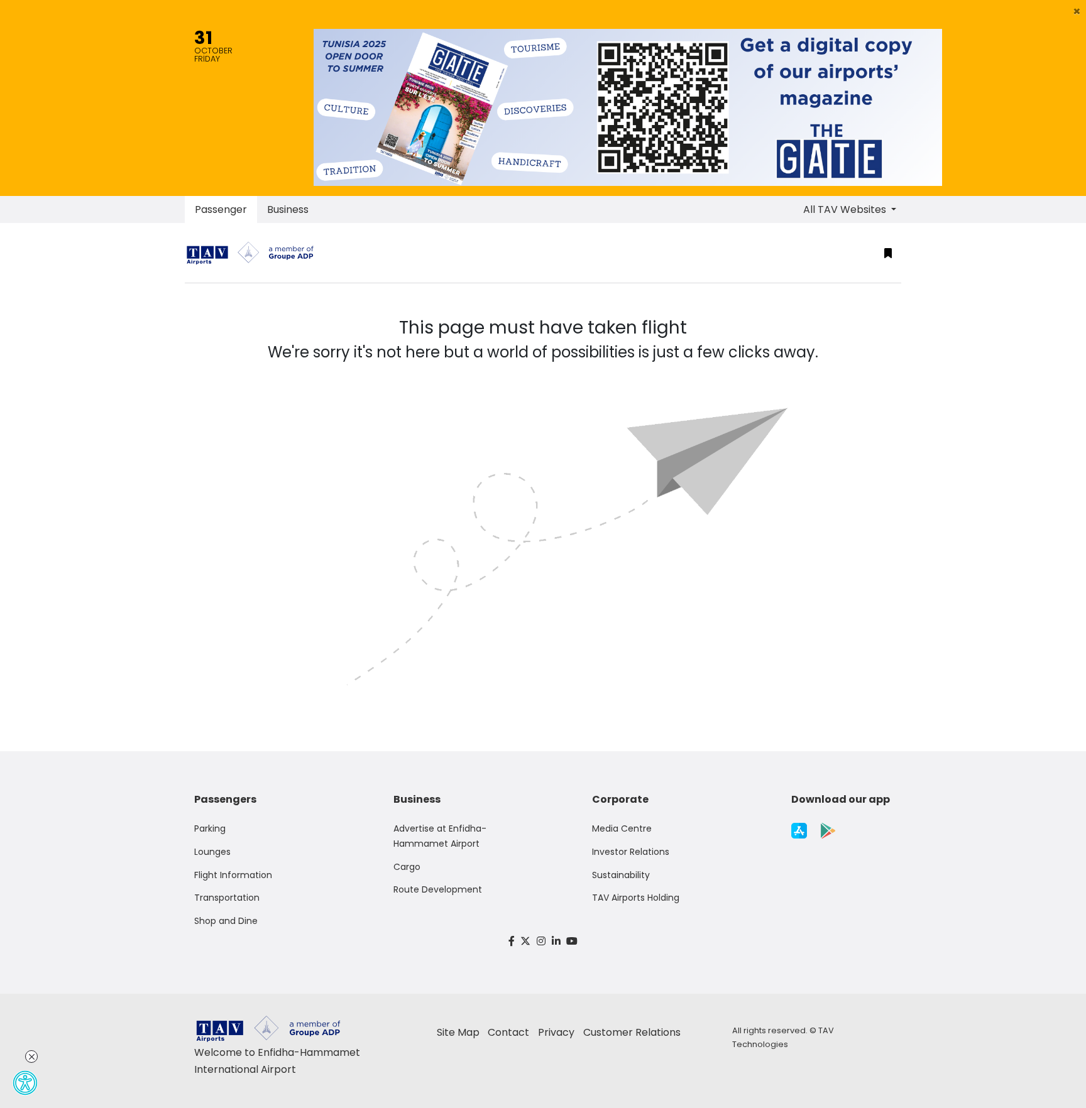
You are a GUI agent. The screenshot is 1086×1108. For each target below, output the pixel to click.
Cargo (406, 867)
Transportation (227, 897)
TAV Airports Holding (635, 897)
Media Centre (622, 828)
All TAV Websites (846, 209)
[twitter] (526, 941)
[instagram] (541, 941)
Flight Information (233, 875)
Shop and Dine (226, 921)
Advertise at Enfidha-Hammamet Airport (439, 836)
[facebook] (511, 941)
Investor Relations (630, 851)
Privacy (556, 1032)
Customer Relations (632, 1032)
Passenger (221, 209)
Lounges (212, 851)
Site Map (458, 1032)
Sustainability (621, 875)
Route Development (437, 889)
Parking (210, 828)
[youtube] (572, 941)
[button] (1077, 11)
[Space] (255, 253)
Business (288, 209)
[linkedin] (556, 941)
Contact (508, 1032)
